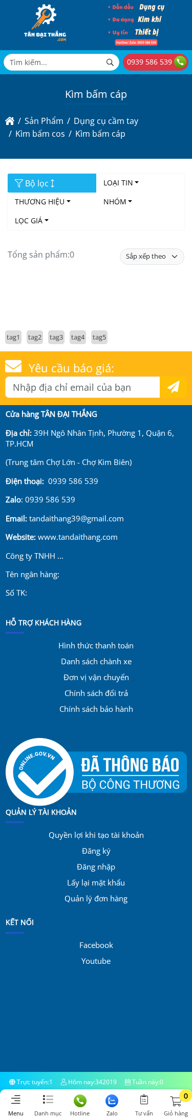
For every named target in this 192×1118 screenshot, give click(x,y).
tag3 (56, 337)
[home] (9, 120)
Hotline (80, 1113)
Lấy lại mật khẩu (96, 882)
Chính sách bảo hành (96, 709)
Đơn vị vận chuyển (96, 677)
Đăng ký (96, 851)
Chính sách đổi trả (96, 693)
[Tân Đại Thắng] (45, 43)
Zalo (112, 1113)
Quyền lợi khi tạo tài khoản (96, 835)
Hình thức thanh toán (96, 645)
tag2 (34, 337)
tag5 (99, 337)
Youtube (96, 961)
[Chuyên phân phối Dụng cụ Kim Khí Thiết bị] (136, 43)
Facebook (96, 945)
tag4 (77, 337)
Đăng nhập (96, 866)
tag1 (13, 337)
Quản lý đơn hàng (96, 898)
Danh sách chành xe (96, 661)
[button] (176, 1102)
